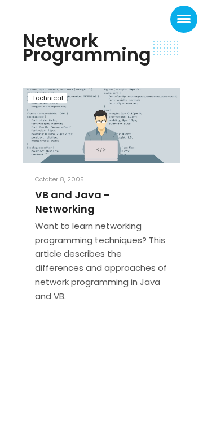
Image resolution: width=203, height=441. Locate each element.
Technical (47, 97)
